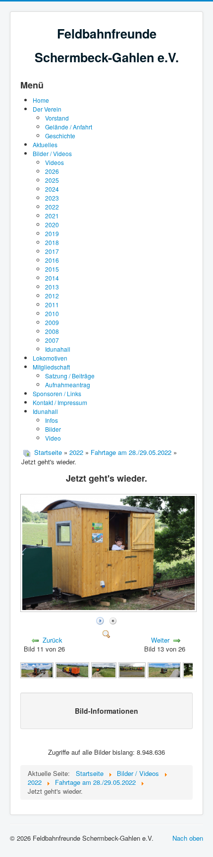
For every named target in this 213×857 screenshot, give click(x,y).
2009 (52, 322)
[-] (131, 669)
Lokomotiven (50, 358)
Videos (54, 162)
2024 (52, 189)
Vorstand (57, 118)
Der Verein (47, 109)
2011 (52, 304)
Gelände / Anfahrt (68, 126)
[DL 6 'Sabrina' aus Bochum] (164, 669)
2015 (52, 269)
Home (41, 100)
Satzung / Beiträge (70, 375)
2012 (52, 295)
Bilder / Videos (52, 153)
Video (53, 438)
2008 (52, 331)
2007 (52, 340)
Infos (51, 420)
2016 (52, 260)
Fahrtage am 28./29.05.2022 (131, 452)
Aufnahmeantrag (67, 384)
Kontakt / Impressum (60, 402)
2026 (52, 171)
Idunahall (57, 349)
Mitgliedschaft (51, 367)
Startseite (48, 452)
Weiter (160, 640)
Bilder (53, 429)
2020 (52, 224)
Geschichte (60, 135)
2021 (52, 215)
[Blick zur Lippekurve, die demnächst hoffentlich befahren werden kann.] (104, 669)
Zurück (52, 640)
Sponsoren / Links (57, 393)
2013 (52, 287)
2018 (52, 242)
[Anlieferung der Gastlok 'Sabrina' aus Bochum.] (36, 669)
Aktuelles (45, 144)
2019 (52, 233)
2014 (52, 278)
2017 (52, 251)
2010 (52, 313)
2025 (52, 180)
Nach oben (187, 838)
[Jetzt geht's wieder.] (109, 609)
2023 (52, 198)
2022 (52, 207)
